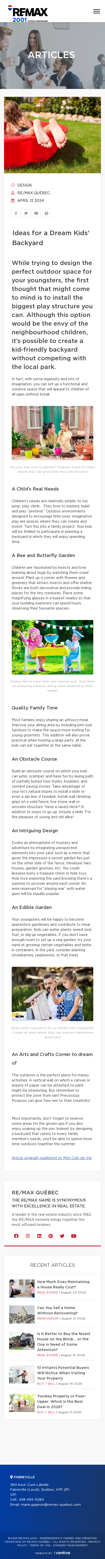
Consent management (70, 1545)
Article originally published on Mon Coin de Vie (52, 1158)
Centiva (62, 1552)
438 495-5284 (31, 1499)
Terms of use (40, 1545)
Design (24, 185)
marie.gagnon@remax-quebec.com (51, 1505)
